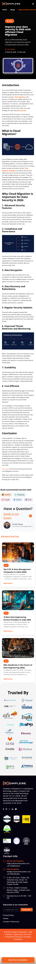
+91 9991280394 (13, 874)
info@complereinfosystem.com (19, 872)
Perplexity (20, 495)
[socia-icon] (3, 809)
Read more (9, 583)
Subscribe (26, 909)
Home (4, 9)
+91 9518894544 (13, 866)
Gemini (18, 500)
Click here (5, 469)
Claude (7, 500)
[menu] (33, 4)
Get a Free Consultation (18, 960)
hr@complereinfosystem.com (18, 863)
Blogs (12, 9)
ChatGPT (8, 495)
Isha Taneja (11, 49)
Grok (29, 500)
